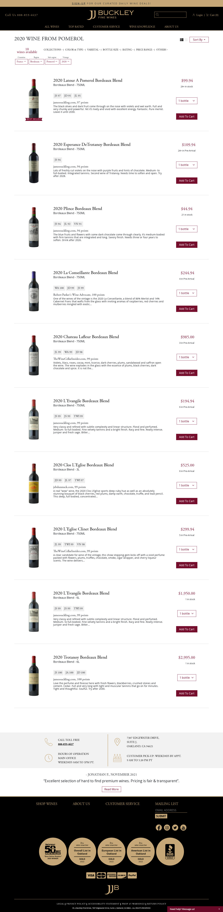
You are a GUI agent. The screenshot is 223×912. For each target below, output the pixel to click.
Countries (21, 57)
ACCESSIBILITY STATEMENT (104, 904)
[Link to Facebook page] (159, 828)
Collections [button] (53, 49)
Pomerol (51, 61)
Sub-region (52, 57)
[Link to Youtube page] (183, 828)
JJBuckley (110, 15)
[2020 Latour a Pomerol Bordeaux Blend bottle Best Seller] (34, 99)
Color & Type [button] (74, 49)
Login (199, 15)
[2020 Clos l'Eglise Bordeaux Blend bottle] (34, 483)
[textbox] (170, 15)
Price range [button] (144, 49)
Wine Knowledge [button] (142, 27)
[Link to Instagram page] (167, 828)
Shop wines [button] (46, 804)
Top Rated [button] (76, 27)
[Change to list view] (181, 40)
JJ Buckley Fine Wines (82, 908)
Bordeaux (35, 61)
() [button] (214, 15)
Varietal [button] (93, 49)
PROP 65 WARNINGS (133, 904)
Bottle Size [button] (111, 49)
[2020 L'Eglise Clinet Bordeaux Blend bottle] (34, 547)
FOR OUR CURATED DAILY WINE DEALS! (111, 3)
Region (36, 57)
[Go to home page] (111, 889)
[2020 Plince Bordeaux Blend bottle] (34, 227)
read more (111, 789)
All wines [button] (52, 27)
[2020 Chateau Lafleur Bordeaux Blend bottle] (34, 355)
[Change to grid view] (186, 40)
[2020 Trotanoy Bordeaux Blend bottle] (34, 675)
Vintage (66, 57)
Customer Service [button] (123, 804)
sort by (198, 40)
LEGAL (60, 904)
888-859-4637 (66, 744)
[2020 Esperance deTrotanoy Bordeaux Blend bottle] (34, 163)
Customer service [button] (106, 27)
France (20, 61)
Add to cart (186, 116)
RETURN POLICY (156, 904)
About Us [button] (171, 27)
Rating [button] (127, 49)
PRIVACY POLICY (76, 904)
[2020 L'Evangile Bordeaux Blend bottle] (34, 419)
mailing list (166, 804)
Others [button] (161, 49)
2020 (64, 61)
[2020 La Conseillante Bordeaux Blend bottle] (34, 291)
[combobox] (165, 15)
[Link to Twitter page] (175, 828)
